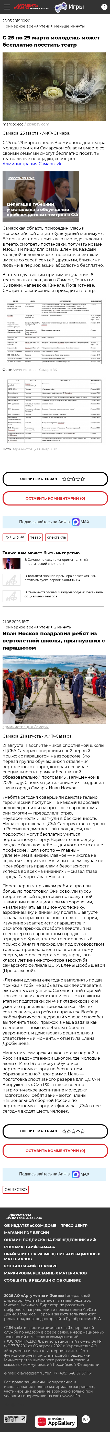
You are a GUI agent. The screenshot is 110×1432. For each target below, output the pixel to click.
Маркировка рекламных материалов (45, 1273)
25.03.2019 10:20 (16, 21)
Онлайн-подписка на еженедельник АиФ (50, 1240)
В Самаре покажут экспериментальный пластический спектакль (56, 562)
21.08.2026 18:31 (16, 622)
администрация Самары (26, 727)
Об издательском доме (30, 1225)
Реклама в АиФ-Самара (29, 1247)
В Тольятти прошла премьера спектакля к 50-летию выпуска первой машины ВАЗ (61, 578)
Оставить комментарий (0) (55, 498)
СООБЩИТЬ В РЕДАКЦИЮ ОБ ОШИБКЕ (42, 1280)
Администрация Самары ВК (35, 370)
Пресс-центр (73, 1225)
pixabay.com (38, 124)
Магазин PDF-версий (26, 1232)
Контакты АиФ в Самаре (30, 1266)
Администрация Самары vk (32, 163)
